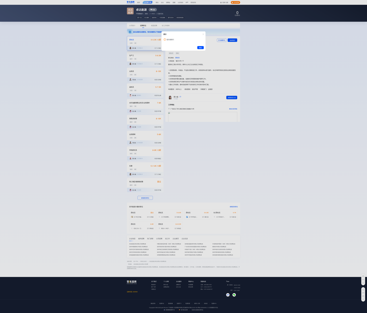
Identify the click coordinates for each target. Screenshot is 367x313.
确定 (200, 48)
